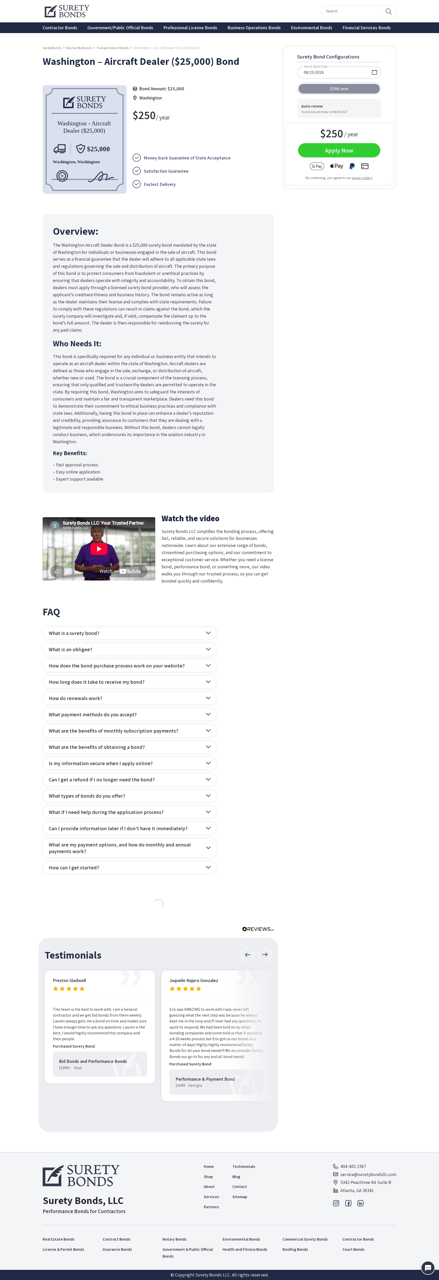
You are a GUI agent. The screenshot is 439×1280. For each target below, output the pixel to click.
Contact (239, 1186)
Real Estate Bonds (58, 1239)
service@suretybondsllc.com (368, 1174)
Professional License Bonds (190, 28)
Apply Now (339, 150)
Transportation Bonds (113, 48)
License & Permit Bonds (63, 1249)
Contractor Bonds (60, 28)
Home (209, 1166)
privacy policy (362, 177)
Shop (208, 1176)
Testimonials (243, 1166)
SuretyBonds (52, 48)
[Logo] (84, 1175)
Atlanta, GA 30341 (357, 1190)
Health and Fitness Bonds (245, 1249)
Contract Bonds (116, 1239)
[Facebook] (348, 1205)
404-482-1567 (353, 1166)
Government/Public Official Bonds (120, 28)
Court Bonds (353, 1249)
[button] (247, 954)
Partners (211, 1207)
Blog (236, 1176)
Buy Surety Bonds (79, 48)
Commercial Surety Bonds (305, 1239)
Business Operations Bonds (254, 28)
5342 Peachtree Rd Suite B (365, 1182)
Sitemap (239, 1196)
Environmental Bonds (311, 28)
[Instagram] (336, 1205)
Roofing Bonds (295, 1249)
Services (211, 1196)
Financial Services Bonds (366, 28)
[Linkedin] (360, 1205)
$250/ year (339, 88)
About (209, 1186)
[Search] (389, 11)
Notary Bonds (174, 1239)
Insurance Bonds (117, 1249)
